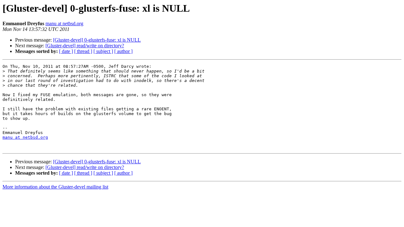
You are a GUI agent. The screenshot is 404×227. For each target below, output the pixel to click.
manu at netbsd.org (64, 23)
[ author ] (123, 51)
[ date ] (66, 51)
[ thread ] (83, 51)
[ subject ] (103, 51)
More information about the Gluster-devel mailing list (55, 186)
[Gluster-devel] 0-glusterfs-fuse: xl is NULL (97, 40)
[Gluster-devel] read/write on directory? (84, 45)
